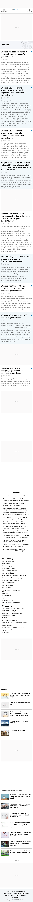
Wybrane (25, 495)
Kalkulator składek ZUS (9, 582)
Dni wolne (4, 689)
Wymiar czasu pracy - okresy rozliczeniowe (14, 622)
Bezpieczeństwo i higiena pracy (11, 602)
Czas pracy (5, 593)
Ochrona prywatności (18, 891)
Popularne (8, 495)
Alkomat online (6, 587)
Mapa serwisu (16, 897)
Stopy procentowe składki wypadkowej (13, 608)
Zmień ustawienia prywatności (12, 893)
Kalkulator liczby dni (8, 561)
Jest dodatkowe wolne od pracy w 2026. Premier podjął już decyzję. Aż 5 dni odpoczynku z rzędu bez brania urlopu (14, 541)
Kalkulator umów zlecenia (9, 570)
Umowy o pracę (6, 595)
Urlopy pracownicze (8, 600)
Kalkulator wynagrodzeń (9, 566)
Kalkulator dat (6, 563)
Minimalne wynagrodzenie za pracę (12, 615)
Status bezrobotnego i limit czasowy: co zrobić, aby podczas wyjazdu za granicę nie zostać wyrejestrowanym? (16, 531)
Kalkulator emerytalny (8, 585)
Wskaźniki (8, 606)
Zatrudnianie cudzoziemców (11, 791)
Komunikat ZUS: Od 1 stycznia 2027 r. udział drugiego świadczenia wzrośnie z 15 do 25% (15, 522)
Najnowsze (17, 495)
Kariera (7, 895)
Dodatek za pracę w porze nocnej (11, 618)
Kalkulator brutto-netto (8, 568)
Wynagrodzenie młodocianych (10, 620)
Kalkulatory (9, 559)
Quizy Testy (5, 632)
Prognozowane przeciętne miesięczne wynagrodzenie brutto (13, 629)
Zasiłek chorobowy (7, 625)
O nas (8, 891)
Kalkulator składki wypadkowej (11, 580)
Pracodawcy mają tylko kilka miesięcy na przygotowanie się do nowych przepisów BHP (16, 513)
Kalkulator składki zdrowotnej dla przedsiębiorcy (16, 578)
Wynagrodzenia (6, 598)
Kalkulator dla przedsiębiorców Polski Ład (14, 575)
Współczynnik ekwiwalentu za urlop (12, 613)
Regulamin (26, 893)
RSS (12, 895)
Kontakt (17, 895)
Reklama (23, 895)
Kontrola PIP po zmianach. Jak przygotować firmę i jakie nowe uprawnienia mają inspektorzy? (15, 527)
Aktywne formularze (12, 591)
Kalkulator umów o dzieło (9, 573)
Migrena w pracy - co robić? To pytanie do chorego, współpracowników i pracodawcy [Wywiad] (15, 509)
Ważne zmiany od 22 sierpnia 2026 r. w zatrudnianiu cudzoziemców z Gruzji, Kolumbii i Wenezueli (16, 500)
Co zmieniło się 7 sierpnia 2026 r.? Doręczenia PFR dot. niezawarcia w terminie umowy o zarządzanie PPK (16, 536)
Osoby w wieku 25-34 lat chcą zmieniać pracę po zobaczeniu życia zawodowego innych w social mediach (16, 518)
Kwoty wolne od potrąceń (9, 610)
